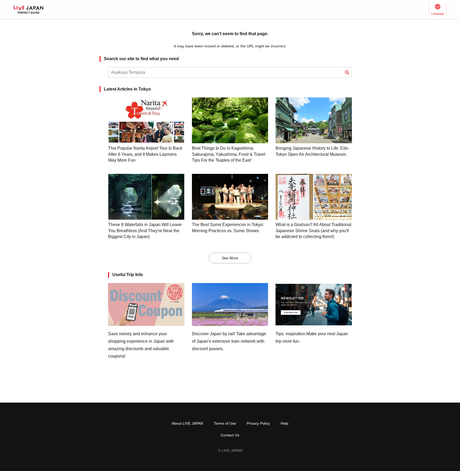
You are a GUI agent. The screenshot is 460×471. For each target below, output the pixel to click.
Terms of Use (225, 423)
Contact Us (230, 435)
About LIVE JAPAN (187, 423)
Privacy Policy (258, 423)
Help (284, 423)
